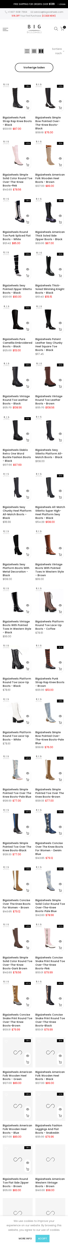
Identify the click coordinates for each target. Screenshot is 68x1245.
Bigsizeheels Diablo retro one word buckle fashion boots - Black (17, 455)
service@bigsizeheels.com (48, 11)
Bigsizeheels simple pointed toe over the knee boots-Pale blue (17, 793)
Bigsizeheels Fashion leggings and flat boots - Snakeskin (48, 1129)
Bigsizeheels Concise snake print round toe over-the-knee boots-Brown (17, 1020)
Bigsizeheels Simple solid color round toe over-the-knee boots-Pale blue (50, 905)
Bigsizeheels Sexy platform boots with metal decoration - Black (16, 570)
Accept (42, 1238)
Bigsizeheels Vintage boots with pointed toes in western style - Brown (49, 570)
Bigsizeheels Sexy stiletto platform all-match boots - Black (49, 453)
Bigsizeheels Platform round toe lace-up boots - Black (17, 682)
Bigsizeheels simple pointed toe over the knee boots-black (17, 846)
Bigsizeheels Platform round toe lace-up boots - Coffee (49, 625)
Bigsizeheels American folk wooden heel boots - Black (50, 1075)
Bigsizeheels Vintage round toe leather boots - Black (16, 399)
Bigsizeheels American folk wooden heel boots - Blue (17, 1129)
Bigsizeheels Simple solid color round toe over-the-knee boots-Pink (17, 180)
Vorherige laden (34, 67)
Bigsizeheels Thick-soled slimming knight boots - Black (49, 289)
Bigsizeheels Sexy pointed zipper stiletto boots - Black (17, 289)
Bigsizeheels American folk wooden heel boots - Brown (50, 178)
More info (25, 1238)
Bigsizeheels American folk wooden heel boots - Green (17, 1075)
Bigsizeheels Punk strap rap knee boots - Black (17, 121)
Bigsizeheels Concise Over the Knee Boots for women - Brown (16, 903)
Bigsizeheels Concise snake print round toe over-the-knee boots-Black (50, 1020)
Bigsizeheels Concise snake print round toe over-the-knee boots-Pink (50, 963)
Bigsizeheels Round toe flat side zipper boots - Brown (16, 1182)
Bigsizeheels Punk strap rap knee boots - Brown (49, 682)
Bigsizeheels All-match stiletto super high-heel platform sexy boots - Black (50, 512)
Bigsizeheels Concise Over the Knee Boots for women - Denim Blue (49, 848)
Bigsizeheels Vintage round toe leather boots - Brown (48, 399)
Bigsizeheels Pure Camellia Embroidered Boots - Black (17, 342)
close (62, 4)
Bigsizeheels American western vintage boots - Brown (50, 1182)
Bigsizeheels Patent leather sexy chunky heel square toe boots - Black (48, 344)
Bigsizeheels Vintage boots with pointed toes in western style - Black (17, 627)
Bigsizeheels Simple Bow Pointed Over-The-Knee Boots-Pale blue (49, 737)
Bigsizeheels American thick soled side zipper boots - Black (50, 235)
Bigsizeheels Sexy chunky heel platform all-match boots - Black (17, 512)
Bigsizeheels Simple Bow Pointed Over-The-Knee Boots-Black (48, 123)
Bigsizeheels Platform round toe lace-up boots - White (17, 735)
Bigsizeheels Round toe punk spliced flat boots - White (17, 235)
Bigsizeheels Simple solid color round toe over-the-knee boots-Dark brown (17, 963)
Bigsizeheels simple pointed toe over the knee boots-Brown (49, 793)
